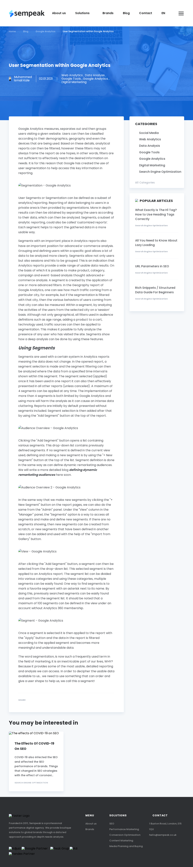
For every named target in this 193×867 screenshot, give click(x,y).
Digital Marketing (152, 165)
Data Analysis (149, 145)
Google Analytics (152, 158)
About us (59, 13)
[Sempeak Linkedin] (43, 705)
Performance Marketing (124, 829)
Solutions (82, 13)
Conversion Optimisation (124, 835)
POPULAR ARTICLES (156, 201)
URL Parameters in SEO (152, 266)
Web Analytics (150, 139)
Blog (126, 13)
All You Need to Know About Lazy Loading (156, 242)
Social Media (149, 133)
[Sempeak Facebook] (35, 705)
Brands (108, 13)
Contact (145, 13)
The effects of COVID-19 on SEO (34, 746)
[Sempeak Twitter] (27, 705)
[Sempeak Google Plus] (19, 705)
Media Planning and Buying (126, 846)
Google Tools (149, 152)
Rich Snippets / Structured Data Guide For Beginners (155, 290)
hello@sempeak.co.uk (162, 835)
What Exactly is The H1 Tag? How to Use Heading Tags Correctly (156, 214)
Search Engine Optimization (31, 782)
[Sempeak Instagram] (182, 845)
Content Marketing (121, 840)
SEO (111, 823)
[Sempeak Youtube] (166, 845)
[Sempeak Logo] (27, 13)
